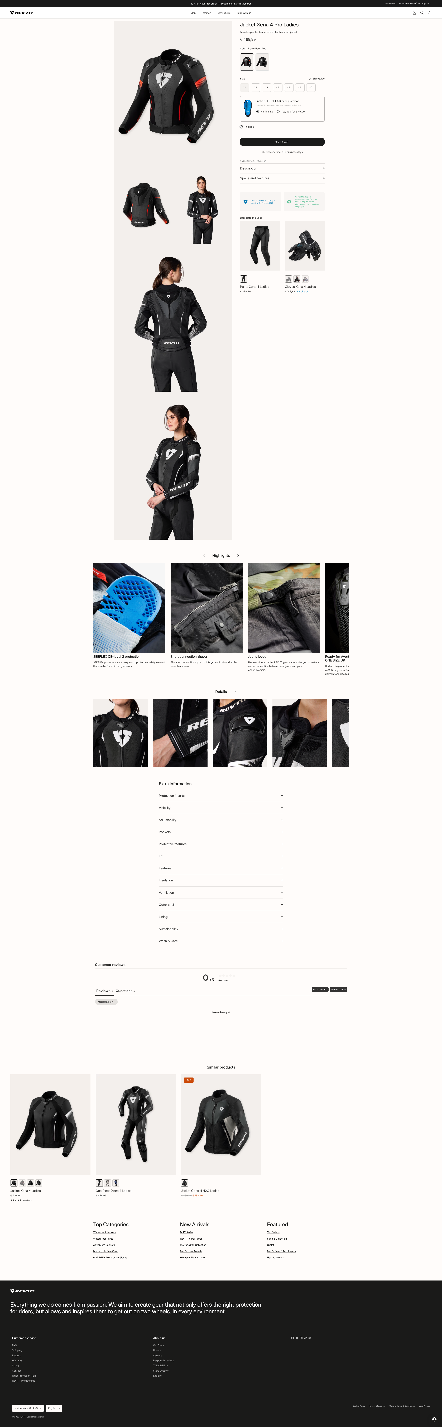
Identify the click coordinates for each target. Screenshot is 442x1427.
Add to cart (282, 141)
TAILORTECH (160, 1365)
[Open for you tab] (434, 1419)
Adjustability (167, 820)
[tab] (125, 991)
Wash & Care (168, 941)
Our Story (158, 1345)
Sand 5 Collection (277, 1238)
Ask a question (320, 989)
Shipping (17, 1350)
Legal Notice (424, 1406)
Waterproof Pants (103, 1238)
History (157, 1350)
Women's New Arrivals (192, 1257)
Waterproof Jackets (104, 1232)
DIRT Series (186, 1232)
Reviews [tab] (104, 991)
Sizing (15, 1365)
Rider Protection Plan (24, 1375)
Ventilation (166, 892)
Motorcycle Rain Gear (105, 1251)
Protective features (172, 844)
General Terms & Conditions (402, 1406)
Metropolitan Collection (193, 1244)
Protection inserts (172, 795)
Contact (16, 1370)
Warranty (17, 1360)
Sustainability (168, 929)
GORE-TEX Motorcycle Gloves (110, 1257)
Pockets (165, 832)
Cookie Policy (359, 1406)
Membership (390, 3)
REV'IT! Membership (23, 1380)
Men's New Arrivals (191, 1251)
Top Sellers (273, 1232)
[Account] (413, 13)
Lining (163, 917)
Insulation (166, 880)
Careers (157, 1355)
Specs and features (254, 178)
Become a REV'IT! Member (236, 3)
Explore (157, 1375)
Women (207, 12)
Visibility (165, 808)
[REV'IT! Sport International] (21, 13)
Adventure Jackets (104, 1244)
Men (193, 12)
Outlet (270, 1244)
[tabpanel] (221, 1024)
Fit (160, 856)
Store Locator (161, 1370)
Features (165, 868)
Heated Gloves (275, 1257)
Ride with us (244, 12)
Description (248, 168)
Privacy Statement (377, 1406)
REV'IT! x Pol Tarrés (191, 1238)
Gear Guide (224, 12)
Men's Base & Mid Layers (281, 1251)
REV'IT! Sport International (32, 1417)
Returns (16, 1355)
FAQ (14, 1345)
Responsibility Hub (163, 1360)
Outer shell (167, 904)
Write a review (338, 989)
